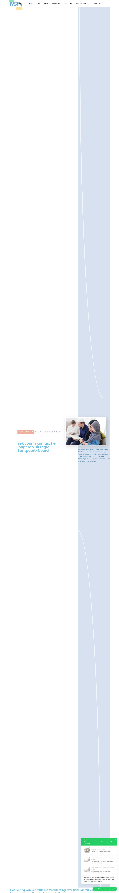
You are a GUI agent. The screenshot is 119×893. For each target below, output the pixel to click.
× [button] (115, 839)
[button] (105, 889)
